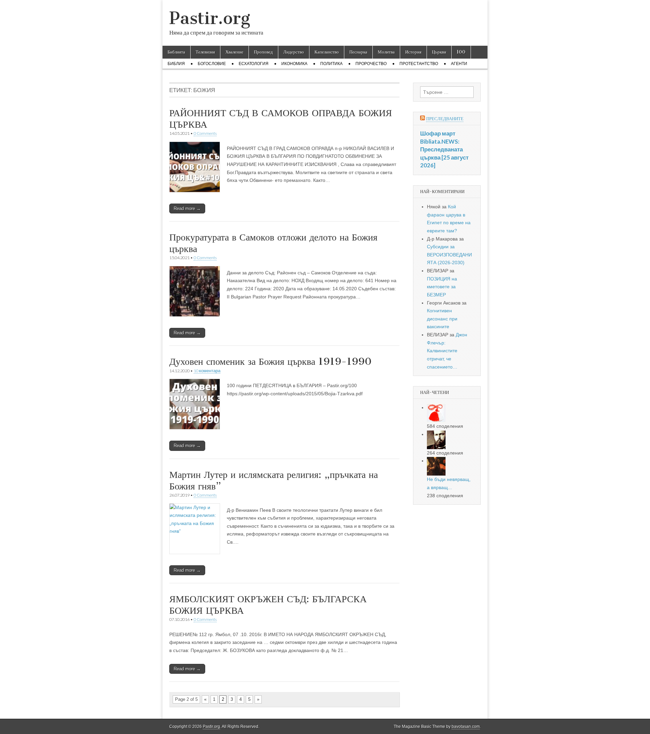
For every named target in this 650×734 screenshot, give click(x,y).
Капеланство (327, 52)
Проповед (263, 52)
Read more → (187, 208)
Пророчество (371, 63)
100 (461, 52)
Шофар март (437, 133)
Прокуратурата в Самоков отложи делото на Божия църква (273, 243)
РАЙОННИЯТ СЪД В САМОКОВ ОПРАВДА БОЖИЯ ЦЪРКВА (280, 118)
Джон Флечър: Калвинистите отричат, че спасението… (447, 351)
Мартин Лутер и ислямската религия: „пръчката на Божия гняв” (273, 480)
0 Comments (205, 133)
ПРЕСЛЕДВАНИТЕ (444, 119)
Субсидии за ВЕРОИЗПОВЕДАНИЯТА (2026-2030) (449, 254)
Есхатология (253, 63)
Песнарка (358, 52)
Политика (331, 63)
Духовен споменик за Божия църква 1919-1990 (270, 361)
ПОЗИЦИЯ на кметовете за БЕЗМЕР (442, 286)
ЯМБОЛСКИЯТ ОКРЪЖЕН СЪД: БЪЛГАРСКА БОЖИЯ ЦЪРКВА (268, 604)
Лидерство (293, 52)
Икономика (294, 63)
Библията (176, 52)
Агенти (459, 63)
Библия (176, 63)
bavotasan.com (466, 726)
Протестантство (418, 63)
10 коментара (207, 370)
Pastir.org (209, 18)
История (413, 52)
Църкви (439, 52)
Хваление (234, 52)
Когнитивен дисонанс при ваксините (442, 318)
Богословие (212, 63)
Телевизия (205, 52)
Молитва (386, 52)
